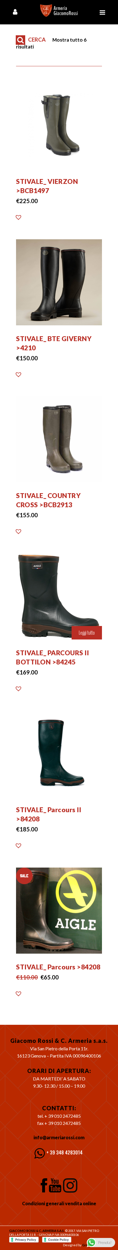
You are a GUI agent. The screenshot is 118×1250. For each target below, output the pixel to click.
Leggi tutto (87, 633)
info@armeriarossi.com (59, 1137)
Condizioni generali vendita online (59, 1203)
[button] (18, 218)
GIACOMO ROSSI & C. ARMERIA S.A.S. (36, 1230)
